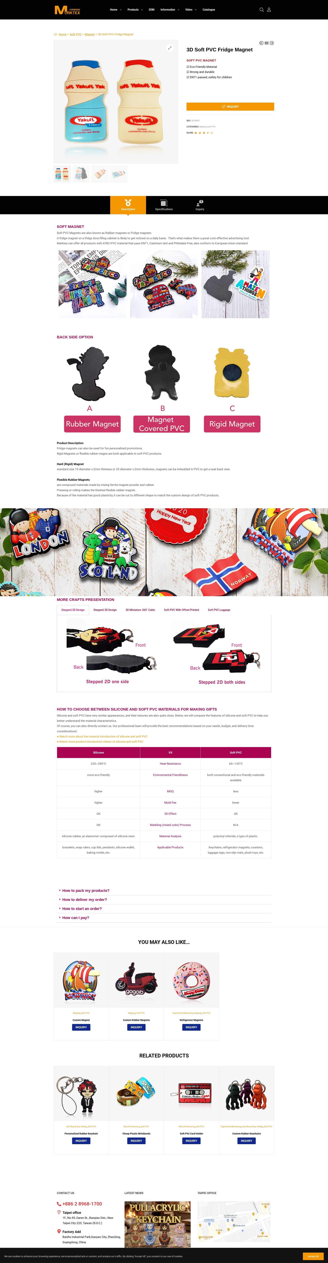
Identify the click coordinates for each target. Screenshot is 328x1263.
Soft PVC (75, 34)
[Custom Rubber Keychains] (261, 43)
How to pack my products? (86, 890)
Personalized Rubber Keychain (81, 1133)
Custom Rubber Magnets (136, 1020)
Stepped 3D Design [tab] (105, 610)
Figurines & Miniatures (182, 1013)
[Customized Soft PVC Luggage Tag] (271, 43)
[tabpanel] (164, 653)
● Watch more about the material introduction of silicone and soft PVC (102, 736)
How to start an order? (82, 909)
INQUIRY (233, 107)
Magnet (90, 34)
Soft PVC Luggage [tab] (219, 610)
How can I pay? (75, 918)
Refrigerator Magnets (191, 1020)
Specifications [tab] (164, 209)
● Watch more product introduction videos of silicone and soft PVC (100, 741)
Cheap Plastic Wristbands (136, 1133)
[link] (262, 9)
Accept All (313, 1256)
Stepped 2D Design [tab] (73, 610)
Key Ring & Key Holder (76, 1126)
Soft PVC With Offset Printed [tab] (181, 610)
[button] (170, 48)
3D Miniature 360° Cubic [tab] (140, 610)
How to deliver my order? (84, 899)
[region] (164, 1255)
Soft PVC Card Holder (191, 1133)
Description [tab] (128, 209)
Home (62, 34)
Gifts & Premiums (132, 1126)
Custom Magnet (81, 1020)
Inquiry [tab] (200, 209)
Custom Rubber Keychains (246, 1133)
